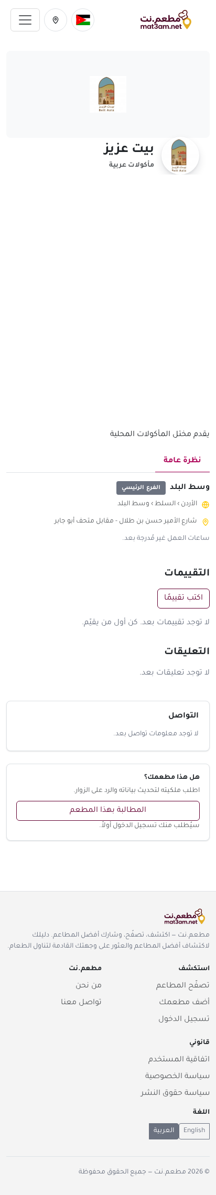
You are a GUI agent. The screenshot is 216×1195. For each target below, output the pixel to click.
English (194, 1131)
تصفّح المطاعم (183, 986)
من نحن (88, 986)
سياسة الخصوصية (177, 1077)
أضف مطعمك (184, 1003)
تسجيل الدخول (184, 1020)
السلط (165, 504)
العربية (164, 1131)
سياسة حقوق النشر (175, 1094)
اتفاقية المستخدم (179, 1060)
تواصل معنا (81, 1003)
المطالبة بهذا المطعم (108, 811)
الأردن (189, 504)
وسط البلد (133, 504)
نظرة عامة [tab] (182, 461)
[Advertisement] (108, 308)
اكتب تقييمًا (183, 598)
